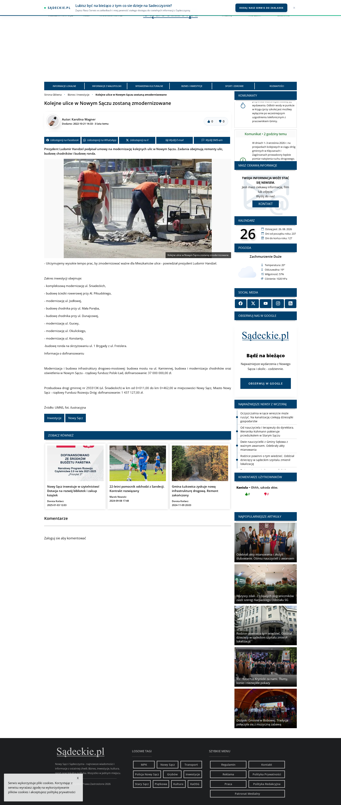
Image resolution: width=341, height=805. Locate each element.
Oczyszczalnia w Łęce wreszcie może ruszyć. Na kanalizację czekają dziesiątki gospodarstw (266, 417)
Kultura (178, 784)
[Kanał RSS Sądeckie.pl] (290, 303)
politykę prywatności (61, 792)
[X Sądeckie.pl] (253, 303)
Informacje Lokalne (64, 86)
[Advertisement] (170, 52)
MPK (144, 764)
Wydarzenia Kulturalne (149, 86)
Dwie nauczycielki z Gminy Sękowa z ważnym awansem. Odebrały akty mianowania (264, 445)
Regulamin (228, 764)
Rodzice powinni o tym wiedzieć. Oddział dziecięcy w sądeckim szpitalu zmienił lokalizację (267, 460)
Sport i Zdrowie (234, 86)
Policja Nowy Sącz (147, 774)
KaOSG (194, 784)
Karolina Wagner (84, 119)
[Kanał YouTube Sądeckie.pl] (265, 303)
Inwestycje (54, 418)
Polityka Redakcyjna (266, 784)
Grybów (172, 774)
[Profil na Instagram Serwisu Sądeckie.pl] (278, 303)
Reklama (228, 774)
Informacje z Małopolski (106, 86)
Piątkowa (161, 784)
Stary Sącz (142, 784)
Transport (191, 764)
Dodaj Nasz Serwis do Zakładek (261, 7)
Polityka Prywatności (267, 774)
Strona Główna (53, 94)
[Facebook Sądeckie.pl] (240, 303)
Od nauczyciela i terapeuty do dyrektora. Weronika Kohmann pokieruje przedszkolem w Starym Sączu (267, 431)
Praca (228, 784)
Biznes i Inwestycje (191, 86)
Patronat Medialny (247, 794)
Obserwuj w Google (265, 383)
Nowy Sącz (75, 418)
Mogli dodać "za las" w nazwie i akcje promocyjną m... (265, 492)
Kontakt (266, 204)
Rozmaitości (277, 86)
